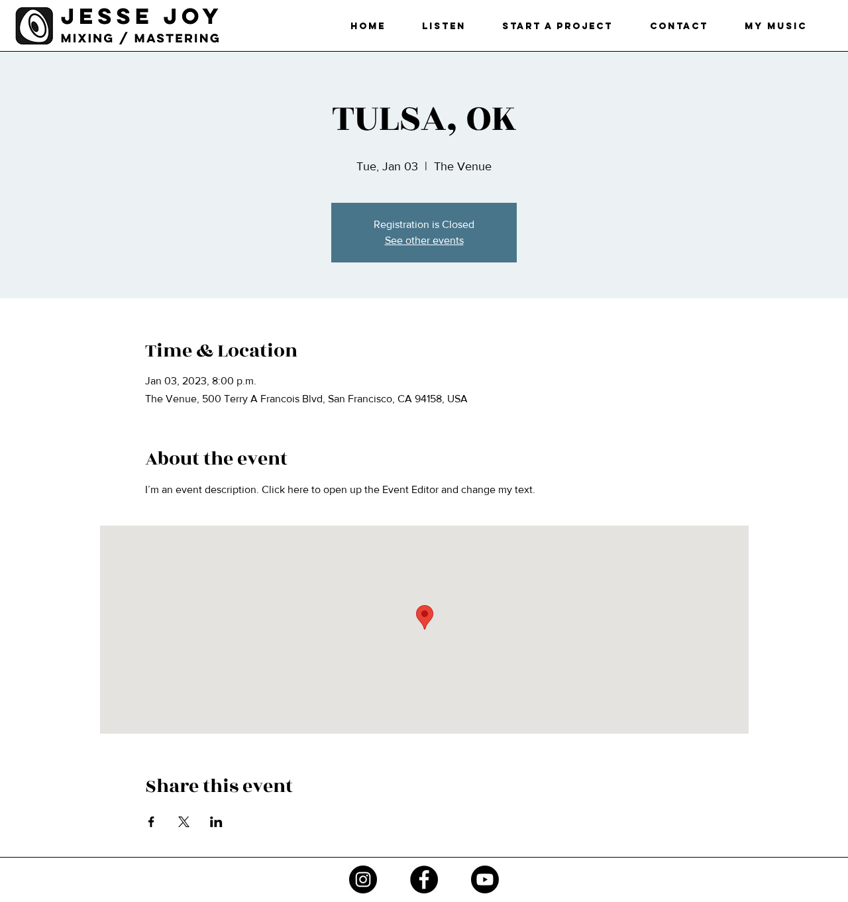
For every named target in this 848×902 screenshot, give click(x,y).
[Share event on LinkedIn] (216, 822)
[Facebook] (424, 879)
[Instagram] (363, 879)
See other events (424, 240)
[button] (557, 25)
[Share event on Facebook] (151, 822)
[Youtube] (485, 879)
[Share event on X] (184, 822)
